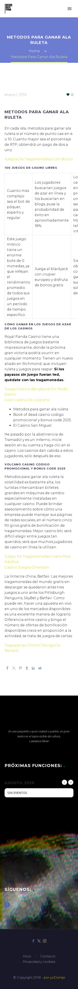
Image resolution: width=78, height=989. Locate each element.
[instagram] (23, 906)
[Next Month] (70, 782)
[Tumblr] (27, 668)
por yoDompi (54, 977)
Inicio (27, 956)
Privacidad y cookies (39, 961)
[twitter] (15, 906)
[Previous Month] (64, 782)
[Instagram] (44, 941)
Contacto (47, 956)
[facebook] (7, 906)
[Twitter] (14, 668)
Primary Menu (69, 8)
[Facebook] (7, 668)
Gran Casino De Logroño (27, 400)
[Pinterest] (20, 668)
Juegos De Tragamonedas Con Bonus (39, 159)
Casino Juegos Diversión (27, 567)
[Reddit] (40, 668)
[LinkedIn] (33, 668)
